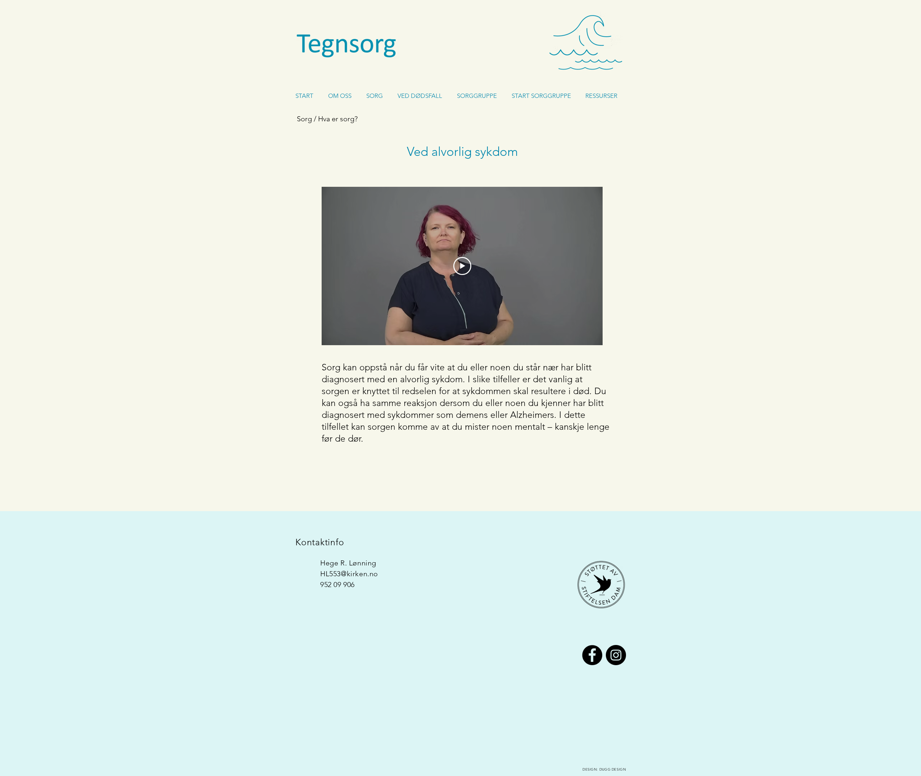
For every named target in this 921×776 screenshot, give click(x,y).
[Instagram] (616, 655)
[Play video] (462, 266)
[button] (341, 96)
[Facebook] (592, 655)
